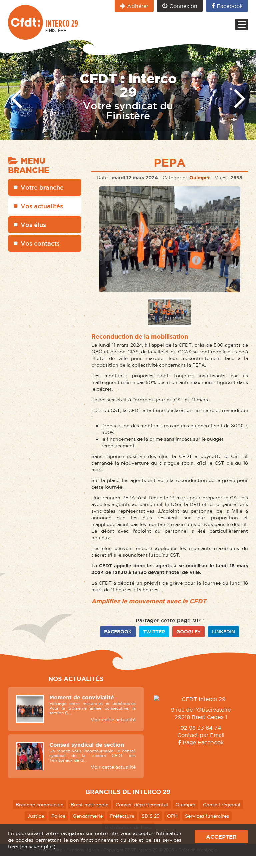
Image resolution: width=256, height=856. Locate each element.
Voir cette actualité (113, 719)
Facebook (230, 6)
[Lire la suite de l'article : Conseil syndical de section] (30, 756)
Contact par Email (200, 735)
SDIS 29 (151, 816)
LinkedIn (223, 631)
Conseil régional (221, 804)
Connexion (183, 6)
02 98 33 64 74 (200, 728)
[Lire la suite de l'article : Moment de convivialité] (30, 709)
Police (58, 816)
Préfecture (122, 816)
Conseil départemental (142, 804)
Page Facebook (202, 742)
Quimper (199, 177)
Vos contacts (40, 243)
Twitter (154, 631)
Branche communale (39, 804)
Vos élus (33, 224)
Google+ (188, 631)
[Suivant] (240, 97)
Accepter (221, 837)
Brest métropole (89, 804)
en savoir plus (38, 846)
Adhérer (137, 6)
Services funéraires (207, 816)
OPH (172, 816)
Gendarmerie (88, 816)
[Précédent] (16, 97)
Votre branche (42, 187)
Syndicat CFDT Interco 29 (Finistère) (43, 22)
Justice (35, 816)
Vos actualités (42, 206)
